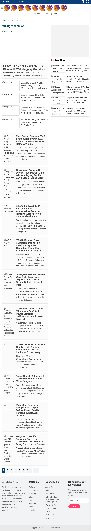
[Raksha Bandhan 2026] (45, 14)
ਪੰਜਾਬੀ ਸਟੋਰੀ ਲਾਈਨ (18, 2)
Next (29, 470)
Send (74, 506)
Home (4, 20)
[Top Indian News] (10, 482)
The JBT (5, 2)
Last (36, 470)
